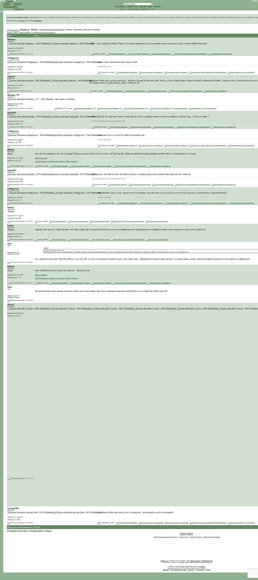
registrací (22, 21)
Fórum (34, 29)
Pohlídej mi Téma (196, 537)
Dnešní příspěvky (25, 32)
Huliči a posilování (41, 158)
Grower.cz (24, 29)
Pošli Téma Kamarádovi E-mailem (165, 537)
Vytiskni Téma (183, 537)
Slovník (9, 32)
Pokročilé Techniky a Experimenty (51, 29)
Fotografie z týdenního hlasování (43, 32)
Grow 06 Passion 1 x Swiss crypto (46, 161)
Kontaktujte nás (207, 561)
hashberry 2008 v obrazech (68, 161)
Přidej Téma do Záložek (212, 537)
